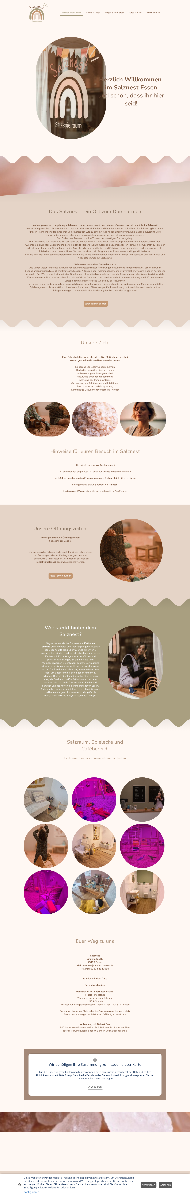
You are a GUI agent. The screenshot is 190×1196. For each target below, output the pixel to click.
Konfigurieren (31, 1192)
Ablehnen (165, 1185)
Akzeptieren (95, 1086)
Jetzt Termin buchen (96, 303)
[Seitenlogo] (37, 12)
